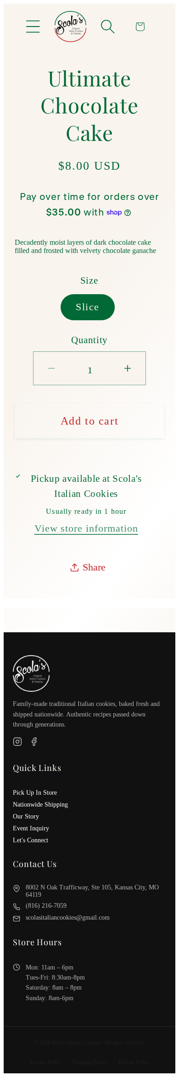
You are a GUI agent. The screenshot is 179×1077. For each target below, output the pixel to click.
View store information (86, 528)
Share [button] (94, 567)
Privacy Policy (46, 1062)
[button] (33, 27)
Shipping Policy (90, 1062)
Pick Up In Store (35, 792)
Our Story (26, 816)
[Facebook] (34, 742)
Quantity (89, 339)
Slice (88, 306)
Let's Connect (30, 840)
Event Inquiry (31, 828)
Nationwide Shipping (40, 804)
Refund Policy (134, 1062)
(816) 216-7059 (46, 905)
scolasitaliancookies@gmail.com (68, 917)
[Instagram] (17, 742)
